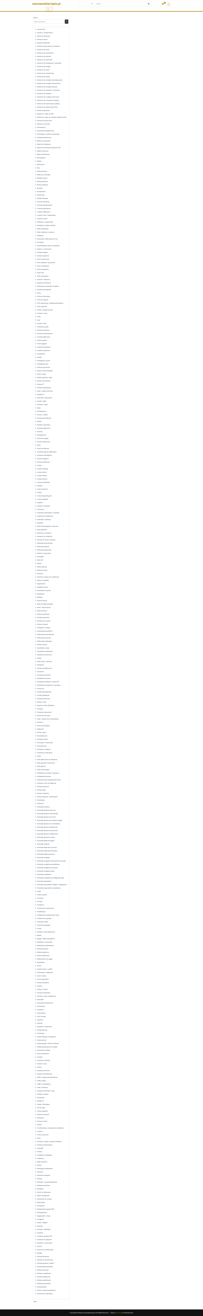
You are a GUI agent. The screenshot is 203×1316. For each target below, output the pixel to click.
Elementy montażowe (44, 290)
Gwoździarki (41, 354)
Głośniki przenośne (43, 330)
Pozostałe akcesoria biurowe (46, 810)
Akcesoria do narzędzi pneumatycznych (49, 80)
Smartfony (40, 1010)
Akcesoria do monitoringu (45, 73)
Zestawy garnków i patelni (45, 1263)
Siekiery (39, 986)
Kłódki (39, 421)
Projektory (40, 905)
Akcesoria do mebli (43, 70)
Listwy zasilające (42, 499)
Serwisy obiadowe (43, 983)
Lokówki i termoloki (43, 506)
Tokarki (39, 1125)
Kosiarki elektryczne (43, 442)
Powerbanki (41, 800)
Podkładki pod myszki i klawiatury (48, 773)
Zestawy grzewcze (43, 1270)
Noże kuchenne (42, 611)
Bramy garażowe (42, 181)
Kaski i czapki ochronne (45, 391)
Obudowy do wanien (44, 621)
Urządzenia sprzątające (44, 1155)
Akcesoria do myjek (43, 77)
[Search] (66, 22)
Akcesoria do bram (43, 49)
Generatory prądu (43, 327)
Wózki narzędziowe (43, 1196)
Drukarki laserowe (43, 256)
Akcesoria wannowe (43, 124)
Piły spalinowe (42, 746)
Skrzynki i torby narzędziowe (46, 996)
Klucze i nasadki (42, 415)
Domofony (40, 242)
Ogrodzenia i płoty (43, 648)
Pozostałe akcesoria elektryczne (47, 827)
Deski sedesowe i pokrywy (45, 232)
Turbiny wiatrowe (42, 1135)
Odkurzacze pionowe (44, 638)
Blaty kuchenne (42, 171)
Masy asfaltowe (42, 530)
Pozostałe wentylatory (44, 881)
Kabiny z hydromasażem (45, 371)
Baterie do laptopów (43, 141)
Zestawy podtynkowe (44, 1280)
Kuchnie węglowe (43, 459)
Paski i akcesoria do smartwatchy (48, 719)
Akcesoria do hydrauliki (44, 60)
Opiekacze (40, 665)
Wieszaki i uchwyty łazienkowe (47, 1182)
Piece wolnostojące (43, 726)
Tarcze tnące (41, 1108)
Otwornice (40, 688)
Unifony (39, 1152)
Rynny (39, 966)
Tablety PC (40, 1101)
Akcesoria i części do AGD (45, 114)
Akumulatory (41, 127)
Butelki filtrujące (42, 198)
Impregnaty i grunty (43, 361)
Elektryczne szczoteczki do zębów (48, 286)
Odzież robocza (42, 644)
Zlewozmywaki (42, 1287)
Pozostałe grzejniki (43, 844)
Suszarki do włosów (43, 1060)
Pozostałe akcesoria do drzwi (46, 817)
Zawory (39, 1246)
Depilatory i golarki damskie (46, 225)
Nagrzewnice (41, 584)
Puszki (39, 928)
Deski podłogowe (42, 229)
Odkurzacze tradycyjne (44, 641)
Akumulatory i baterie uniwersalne (48, 134)
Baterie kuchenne (42, 151)
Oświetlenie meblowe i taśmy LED (48, 682)
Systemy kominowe (43, 1070)
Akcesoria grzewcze (43, 110)
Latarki (39, 492)
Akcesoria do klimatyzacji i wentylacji (49, 63)
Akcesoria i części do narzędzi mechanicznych (51, 117)
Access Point (41, 29)
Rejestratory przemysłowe (45, 945)
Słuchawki (40, 999)
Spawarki (40, 1020)
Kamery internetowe (43, 381)
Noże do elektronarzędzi (45, 604)
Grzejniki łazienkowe (44, 347)
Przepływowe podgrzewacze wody (48, 915)
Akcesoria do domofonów (45, 53)
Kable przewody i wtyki (44, 377)
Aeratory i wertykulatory (45, 33)
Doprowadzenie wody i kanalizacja (48, 246)
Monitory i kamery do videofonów (48, 577)
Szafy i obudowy (42, 1087)
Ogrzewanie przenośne (44, 655)
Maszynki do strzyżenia (44, 536)
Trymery (39, 1131)
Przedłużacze (41, 912)
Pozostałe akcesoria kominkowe (47, 830)
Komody (40, 432)
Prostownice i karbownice (45, 908)
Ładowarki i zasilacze (44, 519)
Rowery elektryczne (43, 955)
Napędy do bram (42, 587)
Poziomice (40, 803)
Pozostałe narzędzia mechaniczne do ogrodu (51, 861)
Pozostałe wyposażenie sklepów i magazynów (52, 885)
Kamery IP (40, 384)
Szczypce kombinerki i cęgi (45, 1091)
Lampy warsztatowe (43, 482)
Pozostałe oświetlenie (44, 874)
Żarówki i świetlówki (44, 1229)
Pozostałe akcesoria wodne (46, 837)
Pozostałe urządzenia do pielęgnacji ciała (50, 878)
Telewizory (40, 1118)
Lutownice (40, 509)
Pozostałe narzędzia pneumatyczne (48, 864)
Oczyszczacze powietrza (44, 631)
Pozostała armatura (43, 807)
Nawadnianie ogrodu (44, 590)
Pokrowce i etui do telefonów (46, 783)
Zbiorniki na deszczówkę (45, 1250)
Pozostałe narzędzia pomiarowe (47, 868)
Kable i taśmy (41, 374)
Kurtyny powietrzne (43, 462)
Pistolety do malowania (44, 753)
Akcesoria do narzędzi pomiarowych (48, 83)
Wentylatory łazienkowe (45, 1168)
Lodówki (40, 502)
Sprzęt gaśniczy (42, 1030)
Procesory (40, 898)
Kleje (38, 408)
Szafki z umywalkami (43, 1084)
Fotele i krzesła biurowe (45, 310)
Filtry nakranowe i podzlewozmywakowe (50, 303)
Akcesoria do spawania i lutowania (48, 90)
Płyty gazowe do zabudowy (46, 763)
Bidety (39, 161)
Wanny (39, 1165)
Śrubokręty (40, 1033)
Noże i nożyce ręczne (44, 607)
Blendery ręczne (42, 178)
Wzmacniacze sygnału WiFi (45, 1209)
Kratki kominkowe (43, 448)
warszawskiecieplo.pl (46, 3)
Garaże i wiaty (41, 323)
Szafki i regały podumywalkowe (47, 1077)
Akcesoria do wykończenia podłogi (48, 104)
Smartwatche (41, 1013)
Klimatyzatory (41, 411)
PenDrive (40, 722)
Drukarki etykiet (42, 252)
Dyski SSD (40, 273)
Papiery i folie (41, 702)
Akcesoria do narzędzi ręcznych (47, 87)
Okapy (39, 658)
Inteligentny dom (42, 364)
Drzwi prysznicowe (43, 259)
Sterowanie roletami (43, 1050)
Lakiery (39, 465)
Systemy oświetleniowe (44, 1074)
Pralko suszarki (42, 895)
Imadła (39, 357)
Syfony (39, 1067)
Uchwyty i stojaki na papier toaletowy (49, 1141)
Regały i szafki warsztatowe (46, 939)
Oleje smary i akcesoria (44, 661)
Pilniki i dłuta (41, 732)
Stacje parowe (41, 1040)
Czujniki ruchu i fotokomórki (46, 215)
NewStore (119, 1313)
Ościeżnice (40, 672)
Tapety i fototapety (43, 1104)
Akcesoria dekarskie (43, 43)
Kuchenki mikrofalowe (44, 455)
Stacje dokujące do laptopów (46, 1037)
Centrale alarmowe (43, 202)
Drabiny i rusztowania (44, 249)
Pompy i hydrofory (43, 793)
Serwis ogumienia (43, 979)
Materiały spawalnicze (44, 550)
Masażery (40, 523)
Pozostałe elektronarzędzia (45, 841)
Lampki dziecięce (42, 469)
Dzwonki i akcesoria (43, 279)
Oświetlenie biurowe (44, 678)
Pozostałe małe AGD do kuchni (47, 847)
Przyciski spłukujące (43, 925)
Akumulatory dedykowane (45, 131)
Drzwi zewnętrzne (43, 269)
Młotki (39, 563)
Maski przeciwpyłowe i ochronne (47, 526)
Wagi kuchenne (42, 1162)
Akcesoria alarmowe (43, 36)
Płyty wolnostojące (43, 770)
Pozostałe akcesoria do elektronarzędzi (49, 820)
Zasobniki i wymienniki (44, 1243)
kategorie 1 (41, 394)
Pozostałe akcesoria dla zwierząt (47, 814)
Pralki (39, 891)
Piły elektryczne (42, 736)
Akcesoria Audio (42, 39)
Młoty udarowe (42, 567)
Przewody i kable (42, 922)
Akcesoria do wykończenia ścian (47, 107)
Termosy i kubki (42, 1121)
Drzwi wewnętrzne (43, 266)
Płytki (39, 756)
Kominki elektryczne (43, 428)
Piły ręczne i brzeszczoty (45, 743)
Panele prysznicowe (43, 699)
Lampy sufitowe (42, 479)
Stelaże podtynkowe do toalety (47, 1047)
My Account (49, 9)
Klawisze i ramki (42, 404)
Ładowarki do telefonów (45, 516)
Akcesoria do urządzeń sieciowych (48, 97)
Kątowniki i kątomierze (44, 398)
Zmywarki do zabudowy (45, 1294)
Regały (39, 935)
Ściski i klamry (41, 976)
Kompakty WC (41, 435)
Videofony (40, 1158)
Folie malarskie (42, 306)
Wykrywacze (41, 1202)
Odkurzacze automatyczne (45, 634)
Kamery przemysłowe (44, 388)
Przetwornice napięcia (44, 918)
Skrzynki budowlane (43, 993)
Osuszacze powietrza (44, 675)
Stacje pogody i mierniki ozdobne (48, 1043)
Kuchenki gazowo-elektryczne (46, 452)
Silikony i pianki (42, 989)
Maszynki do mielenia (44, 533)
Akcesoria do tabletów (44, 93)
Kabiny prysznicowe (43, 367)
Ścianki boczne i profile (44, 969)
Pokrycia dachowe (43, 786)
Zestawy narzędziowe (44, 1273)
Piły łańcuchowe (42, 739)
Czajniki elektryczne (43, 212)
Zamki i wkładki (42, 1223)
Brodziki (40, 188)
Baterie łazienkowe (43, 154)
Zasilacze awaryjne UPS (44, 1236)
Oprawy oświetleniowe (44, 668)
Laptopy (40, 486)
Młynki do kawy (42, 570)
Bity (38, 168)
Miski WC (40, 560)
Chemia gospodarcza (44, 208)
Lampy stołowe (42, 475)
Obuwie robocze (42, 624)
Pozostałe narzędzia (43, 857)
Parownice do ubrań (43, 715)
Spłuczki (40, 1023)
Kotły (39, 445)
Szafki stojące (41, 1081)
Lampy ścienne (42, 472)
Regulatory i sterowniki (44, 942)
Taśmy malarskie (42, 1111)
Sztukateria (40, 1097)
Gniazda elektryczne (43, 337)
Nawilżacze (40, 594)
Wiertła (39, 1179)
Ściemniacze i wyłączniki (45, 972)
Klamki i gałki (41, 401)
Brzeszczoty (41, 195)
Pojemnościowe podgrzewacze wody (49, 780)
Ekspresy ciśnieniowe (44, 283)
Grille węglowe (42, 344)
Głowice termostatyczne (45, 333)
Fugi (38, 320)
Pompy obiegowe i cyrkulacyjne (47, 797)
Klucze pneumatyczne (44, 418)
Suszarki (40, 1057)
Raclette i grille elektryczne (46, 932)
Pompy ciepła (41, 790)
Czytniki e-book (42, 219)
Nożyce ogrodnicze (43, 614)
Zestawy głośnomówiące (45, 1267)
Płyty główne (41, 766)
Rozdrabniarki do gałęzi (44, 959)
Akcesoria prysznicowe (44, 120)
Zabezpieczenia (42, 1212)
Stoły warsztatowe (43, 1054)
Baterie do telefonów (44, 144)
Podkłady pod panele (44, 776)
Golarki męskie (42, 340)
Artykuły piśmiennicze (44, 137)
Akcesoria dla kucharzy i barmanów (48, 46)
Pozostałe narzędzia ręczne (45, 871)
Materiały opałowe (43, 546)
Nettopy (39, 597)
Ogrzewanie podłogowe (45, 651)
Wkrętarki (40, 1189)
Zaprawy (40, 1226)
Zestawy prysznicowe (44, 1283)
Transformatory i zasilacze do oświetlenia (50, 1128)
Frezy (39, 317)
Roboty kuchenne (42, 949)
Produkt (39, 901)
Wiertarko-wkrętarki (43, 1175)
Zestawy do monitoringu (45, 1260)
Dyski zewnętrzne (42, 276)
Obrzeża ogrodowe (43, 617)
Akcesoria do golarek (44, 56)
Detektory (40, 235)
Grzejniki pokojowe (43, 350)
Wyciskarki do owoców (44, 1199)
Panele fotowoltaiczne (44, 692)
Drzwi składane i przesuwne (46, 262)
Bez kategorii (41, 158)
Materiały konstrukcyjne (45, 543)
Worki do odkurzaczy (44, 1192)
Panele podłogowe (43, 695)
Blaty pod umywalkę (43, 175)
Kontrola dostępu (43, 438)
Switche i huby (42, 1064)
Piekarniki (40, 729)
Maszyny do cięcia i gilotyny (46, 540)
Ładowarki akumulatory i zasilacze (48, 513)
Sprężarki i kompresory (44, 1026)
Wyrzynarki (40, 1206)
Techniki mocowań (43, 1114)
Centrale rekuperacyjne (44, 205)
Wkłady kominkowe (43, 1185)
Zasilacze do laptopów (44, 1239)
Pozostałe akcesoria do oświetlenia (48, 824)
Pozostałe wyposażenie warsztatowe (48, 888)
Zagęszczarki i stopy (43, 1216)
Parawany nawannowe (44, 712)
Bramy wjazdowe (42, 185)
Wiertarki (40, 1172)
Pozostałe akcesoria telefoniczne (47, 834)
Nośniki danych (42, 601)
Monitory (40, 573)
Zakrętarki (40, 1219)
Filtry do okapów (42, 300)
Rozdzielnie (41, 962)
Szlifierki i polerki (43, 1094)
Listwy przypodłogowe (44, 496)
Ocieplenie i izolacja (43, 628)
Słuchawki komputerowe (45, 1003)
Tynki (39, 1138)
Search (35, 17)
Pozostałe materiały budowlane (47, 851)
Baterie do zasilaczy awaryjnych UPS (48, 148)
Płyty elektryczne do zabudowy (47, 759)
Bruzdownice (41, 191)
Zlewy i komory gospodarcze (46, 1290)
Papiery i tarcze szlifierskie (45, 705)
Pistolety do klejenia (43, 749)
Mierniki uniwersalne (44, 553)
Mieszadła (40, 557)
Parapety (40, 709)
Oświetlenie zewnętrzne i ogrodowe (48, 685)
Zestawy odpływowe (43, 1277)
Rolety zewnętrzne (43, 952)
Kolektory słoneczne (43, 425)
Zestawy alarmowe (43, 1256)
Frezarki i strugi (42, 313)
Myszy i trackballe (43, 580)
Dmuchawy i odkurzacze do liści (47, 239)
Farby (39, 293)
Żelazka (39, 1253)
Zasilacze (40, 1233)
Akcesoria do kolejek (44, 66)
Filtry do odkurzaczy (43, 296)
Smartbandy (41, 1006)
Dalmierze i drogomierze (45, 222)
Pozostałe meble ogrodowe (46, 854)
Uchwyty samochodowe (44, 1145)
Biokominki (41, 164)
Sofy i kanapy (41, 1016)
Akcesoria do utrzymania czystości (48, 100)
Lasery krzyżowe (42, 489)
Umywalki (40, 1148)
